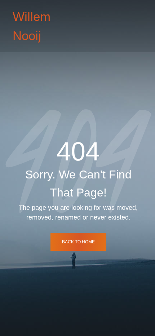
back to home (78, 241)
